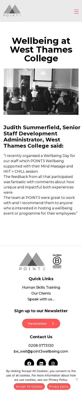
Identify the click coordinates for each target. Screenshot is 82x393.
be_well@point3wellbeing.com (41, 351)
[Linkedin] (41, 363)
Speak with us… (41, 299)
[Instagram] (53, 363)
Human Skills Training (41, 287)
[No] (76, 379)
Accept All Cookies (29, 386)
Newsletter (37, 323)
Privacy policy (58, 386)
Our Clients (41, 293)
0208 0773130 (41, 345)
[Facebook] (29, 363)
